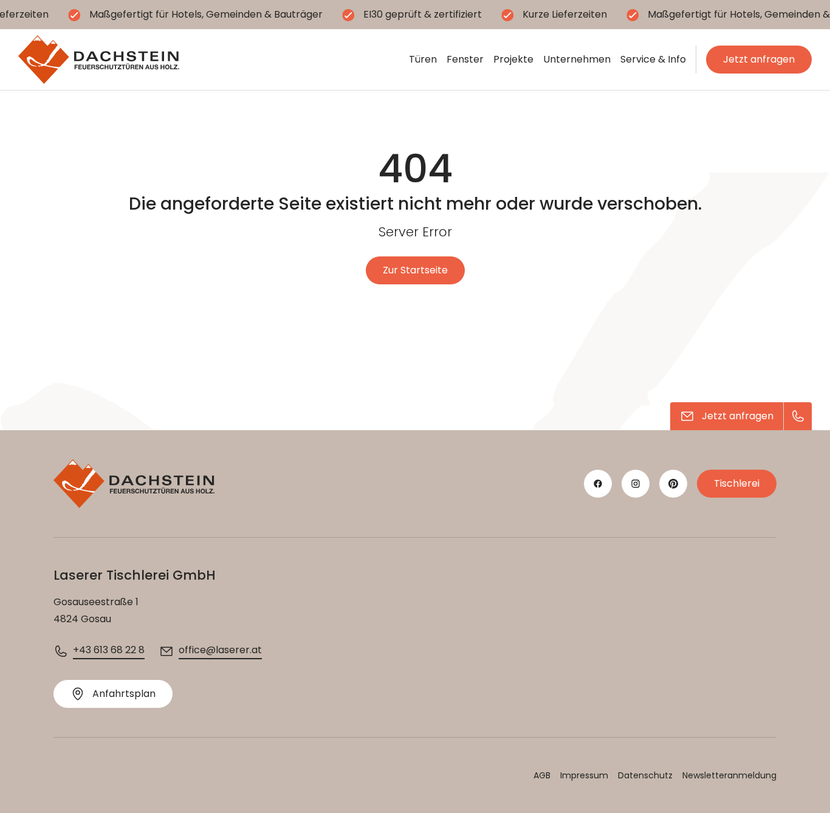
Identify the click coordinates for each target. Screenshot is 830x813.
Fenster (465, 59)
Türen (423, 59)
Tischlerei (737, 483)
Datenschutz (645, 775)
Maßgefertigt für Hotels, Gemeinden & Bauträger (206, 14)
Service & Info (653, 59)
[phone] (798, 416)
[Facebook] (598, 484)
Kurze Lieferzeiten (565, 14)
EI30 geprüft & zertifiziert (422, 14)
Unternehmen (577, 59)
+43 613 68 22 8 (109, 650)
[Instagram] (636, 484)
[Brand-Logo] (98, 59)
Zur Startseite (415, 270)
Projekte (513, 59)
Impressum (584, 775)
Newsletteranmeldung (729, 775)
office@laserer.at (220, 650)
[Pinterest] (673, 484)
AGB (541, 775)
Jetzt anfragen (759, 59)
